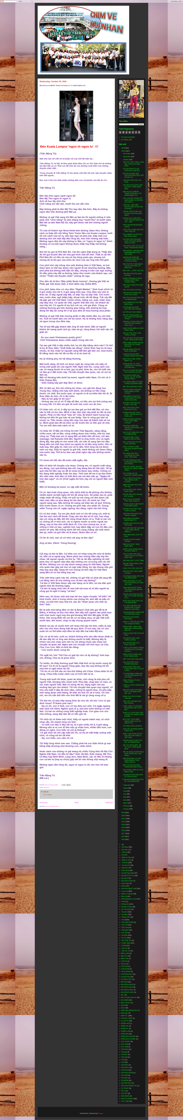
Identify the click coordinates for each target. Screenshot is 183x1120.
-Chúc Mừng (125, 870)
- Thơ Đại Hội (125, 865)
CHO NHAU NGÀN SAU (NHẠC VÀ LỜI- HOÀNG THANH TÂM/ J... (132, 377)
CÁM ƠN (124, 961)
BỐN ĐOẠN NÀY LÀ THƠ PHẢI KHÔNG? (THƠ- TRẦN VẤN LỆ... (132, 760)
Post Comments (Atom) (53, 806)
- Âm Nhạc (124, 847)
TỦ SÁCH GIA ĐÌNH (128, 137)
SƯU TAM (124, 1044)
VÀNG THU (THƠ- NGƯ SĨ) (132, 568)
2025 (123, 151)
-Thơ (122, 920)
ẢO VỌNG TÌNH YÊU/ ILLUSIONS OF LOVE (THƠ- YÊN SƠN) (131, 455)
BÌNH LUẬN (125, 953)
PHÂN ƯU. (125, 1028)
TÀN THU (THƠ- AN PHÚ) (132, 290)
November (127, 156)
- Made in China (126, 857)
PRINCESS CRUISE (128, 1036)
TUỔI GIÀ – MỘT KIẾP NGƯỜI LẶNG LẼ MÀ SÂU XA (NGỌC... (133, 206)
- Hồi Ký (123, 852)
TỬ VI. (123, 1091)
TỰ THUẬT (125, 1088)
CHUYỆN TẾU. (126, 979)
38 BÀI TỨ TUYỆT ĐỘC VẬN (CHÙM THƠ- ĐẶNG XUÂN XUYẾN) (133, 714)
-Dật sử (123, 886)
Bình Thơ (124, 956)
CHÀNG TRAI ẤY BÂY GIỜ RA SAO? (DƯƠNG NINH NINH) (132, 213)
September (127, 785)
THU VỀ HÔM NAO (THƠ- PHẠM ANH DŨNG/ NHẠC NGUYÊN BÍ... (133, 462)
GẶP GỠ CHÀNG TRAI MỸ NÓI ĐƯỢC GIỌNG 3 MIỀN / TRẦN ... (133, 468)
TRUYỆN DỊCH (126, 1083)
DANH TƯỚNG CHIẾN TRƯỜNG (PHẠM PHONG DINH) (133, 448)
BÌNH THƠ (125, 958)
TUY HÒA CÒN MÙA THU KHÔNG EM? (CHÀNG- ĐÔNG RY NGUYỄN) (132, 607)
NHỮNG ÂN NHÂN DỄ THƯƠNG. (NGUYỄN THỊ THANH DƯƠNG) (132, 259)
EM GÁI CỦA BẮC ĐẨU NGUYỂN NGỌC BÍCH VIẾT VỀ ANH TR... (133, 175)
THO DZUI (124, 1070)
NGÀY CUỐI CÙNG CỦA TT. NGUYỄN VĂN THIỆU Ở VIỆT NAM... (133, 735)
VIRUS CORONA (127, 1098)
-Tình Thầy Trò (126, 940)
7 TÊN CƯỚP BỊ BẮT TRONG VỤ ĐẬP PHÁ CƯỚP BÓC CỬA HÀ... (133, 649)
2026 (123, 148)
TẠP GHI (124, 1057)
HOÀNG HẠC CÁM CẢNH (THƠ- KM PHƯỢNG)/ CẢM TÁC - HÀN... (133, 220)
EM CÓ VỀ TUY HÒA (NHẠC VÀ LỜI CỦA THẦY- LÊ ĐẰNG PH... (133, 265)
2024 (123, 812)
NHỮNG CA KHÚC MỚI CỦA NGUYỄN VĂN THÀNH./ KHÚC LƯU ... (133, 323)
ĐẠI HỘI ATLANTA (127, 992)
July (124, 791)
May (124, 797)
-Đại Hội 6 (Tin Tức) (127, 875)
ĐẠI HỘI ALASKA (127, 984)
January (126, 809)
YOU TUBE (125, 1101)
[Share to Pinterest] (70, 785)
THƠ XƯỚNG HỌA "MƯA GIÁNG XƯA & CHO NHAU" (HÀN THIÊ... (133, 555)
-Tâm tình (124, 912)
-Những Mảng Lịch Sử (128, 899)
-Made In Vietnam (127, 894)
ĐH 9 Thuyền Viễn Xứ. (128, 997)
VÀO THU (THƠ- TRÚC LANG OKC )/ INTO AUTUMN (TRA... (133, 164)
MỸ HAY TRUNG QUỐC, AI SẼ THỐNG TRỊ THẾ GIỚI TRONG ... (132, 316)
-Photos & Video (126, 907)
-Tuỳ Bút (124, 945)
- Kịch (123, 855)
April (125, 800)
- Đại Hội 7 (124, 850)
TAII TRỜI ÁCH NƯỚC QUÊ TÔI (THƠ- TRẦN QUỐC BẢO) (133, 186)
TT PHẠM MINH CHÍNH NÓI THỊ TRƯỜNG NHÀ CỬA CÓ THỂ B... (132, 675)
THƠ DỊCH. (125, 1067)
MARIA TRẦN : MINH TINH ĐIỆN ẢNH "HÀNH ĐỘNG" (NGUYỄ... (133, 628)
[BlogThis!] (64, 785)
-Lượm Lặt (124, 891)
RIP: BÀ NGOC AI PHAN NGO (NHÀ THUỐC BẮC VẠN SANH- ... (133, 753)
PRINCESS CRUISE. (128, 1039)
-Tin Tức (124, 938)
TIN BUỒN (124, 1080)
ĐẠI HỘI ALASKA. (127, 990)
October (126, 159)
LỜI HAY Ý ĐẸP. (126, 1018)
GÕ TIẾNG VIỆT (126, 140)
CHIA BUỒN (125, 969)
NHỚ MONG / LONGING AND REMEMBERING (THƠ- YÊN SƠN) (133, 252)
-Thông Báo (125, 930)
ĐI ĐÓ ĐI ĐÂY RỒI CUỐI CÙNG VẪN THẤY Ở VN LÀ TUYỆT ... (133, 668)
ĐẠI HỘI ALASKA (127, 987)
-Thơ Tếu (124, 925)
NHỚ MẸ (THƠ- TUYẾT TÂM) (133, 560)
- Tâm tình (124, 862)
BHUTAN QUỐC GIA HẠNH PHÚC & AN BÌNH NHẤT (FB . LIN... (132, 691)
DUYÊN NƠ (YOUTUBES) (132, 312)
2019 (123, 827)
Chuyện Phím (125, 977)
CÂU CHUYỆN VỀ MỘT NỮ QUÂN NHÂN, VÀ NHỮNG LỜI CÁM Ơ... (133, 200)
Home (77, 802)
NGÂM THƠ (125, 1023)
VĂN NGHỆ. (125, 1096)
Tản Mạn (124, 1052)
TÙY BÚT (124, 1093)
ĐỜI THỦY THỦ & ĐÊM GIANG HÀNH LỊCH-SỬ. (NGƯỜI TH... (132, 721)
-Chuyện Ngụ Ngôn (127, 873)
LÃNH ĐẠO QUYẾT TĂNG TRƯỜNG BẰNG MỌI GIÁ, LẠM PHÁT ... (133, 589)
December (127, 153)
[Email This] (62, 785)
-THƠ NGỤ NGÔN (127, 922)
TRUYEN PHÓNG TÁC (129, 1086)
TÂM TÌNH (124, 1049)
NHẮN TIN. (125, 1026)
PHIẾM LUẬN (125, 1031)
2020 (123, 824)
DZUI (123, 1005)
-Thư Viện (124, 933)
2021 (123, 821)
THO (122, 1060)
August (125, 788)
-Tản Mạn (124, 914)
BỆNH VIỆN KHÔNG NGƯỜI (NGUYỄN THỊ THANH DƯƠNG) (133, 344)
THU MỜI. (124, 1078)
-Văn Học (124, 948)
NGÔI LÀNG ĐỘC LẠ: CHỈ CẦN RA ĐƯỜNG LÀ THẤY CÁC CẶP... (133, 582)
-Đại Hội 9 (124, 878)
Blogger (100, 1113)
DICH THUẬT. (126, 1003)
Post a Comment (47, 794)
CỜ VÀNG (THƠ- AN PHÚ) (132, 726)
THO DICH (124, 1065)
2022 (123, 818)
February (126, 806)
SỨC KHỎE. (125, 1041)
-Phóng (123, 901)
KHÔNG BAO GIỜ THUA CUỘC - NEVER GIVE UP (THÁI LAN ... (132, 414)
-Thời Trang (125, 927)
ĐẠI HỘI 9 (124, 982)
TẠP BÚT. (124, 1054)
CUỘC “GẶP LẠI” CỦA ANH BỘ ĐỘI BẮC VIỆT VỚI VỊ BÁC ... (132, 707)
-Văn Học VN (125, 951)
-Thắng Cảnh (125, 917)
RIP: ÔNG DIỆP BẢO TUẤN (132, 386)
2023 (123, 815)
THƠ (122, 1062)
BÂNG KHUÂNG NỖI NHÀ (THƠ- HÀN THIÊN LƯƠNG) (132, 421)
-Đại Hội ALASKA (127, 881)
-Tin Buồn (124, 935)
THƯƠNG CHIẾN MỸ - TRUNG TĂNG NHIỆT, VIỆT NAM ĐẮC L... (133, 427)
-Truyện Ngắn (125, 943)
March (125, 803)
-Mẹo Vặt (124, 896)
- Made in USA (126, 860)
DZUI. (123, 1008)
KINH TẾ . (124, 1015)
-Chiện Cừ (124, 868)
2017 (123, 833)
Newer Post (44, 802)
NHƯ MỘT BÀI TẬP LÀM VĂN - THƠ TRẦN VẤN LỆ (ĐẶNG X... (133, 529)
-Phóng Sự (46, 787)
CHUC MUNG (126, 971)
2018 (123, 830)
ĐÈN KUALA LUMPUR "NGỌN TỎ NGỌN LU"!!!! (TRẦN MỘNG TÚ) (132, 193)
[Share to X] (66, 785)
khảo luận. (124, 1013)
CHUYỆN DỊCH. (126, 974)
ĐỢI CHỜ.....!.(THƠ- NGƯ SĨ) (133, 270)
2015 (123, 839)
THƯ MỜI (124, 1075)
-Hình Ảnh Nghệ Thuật (128, 888)
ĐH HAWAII (125, 1000)
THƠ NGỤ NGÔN (127, 1073)
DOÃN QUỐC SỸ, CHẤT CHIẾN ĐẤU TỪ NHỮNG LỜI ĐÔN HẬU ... (132, 365)
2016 (123, 836)
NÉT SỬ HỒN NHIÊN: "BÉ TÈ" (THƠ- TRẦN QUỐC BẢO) (132, 747)
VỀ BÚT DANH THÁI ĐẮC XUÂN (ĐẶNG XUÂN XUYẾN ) (132, 391)
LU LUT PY (125, 1021)
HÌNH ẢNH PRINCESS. (129, 1010)
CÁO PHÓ (124, 966)
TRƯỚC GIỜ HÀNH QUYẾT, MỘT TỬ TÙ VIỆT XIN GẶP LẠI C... (133, 596)
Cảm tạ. (123, 964)
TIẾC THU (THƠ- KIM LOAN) (133, 659)
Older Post (109, 802)
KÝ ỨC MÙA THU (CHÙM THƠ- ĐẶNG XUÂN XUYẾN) (132, 480)
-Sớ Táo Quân (126, 909)
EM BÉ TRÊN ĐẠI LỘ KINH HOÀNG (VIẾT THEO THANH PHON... (132, 280)
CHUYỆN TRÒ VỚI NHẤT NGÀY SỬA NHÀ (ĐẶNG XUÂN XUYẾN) (132, 241)
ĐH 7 (123, 995)
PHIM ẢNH (125, 1034)
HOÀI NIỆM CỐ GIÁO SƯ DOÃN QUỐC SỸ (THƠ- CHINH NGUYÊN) (132, 398)
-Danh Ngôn (125, 883)
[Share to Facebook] (68, 785)
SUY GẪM (124, 1047)
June (125, 794)
